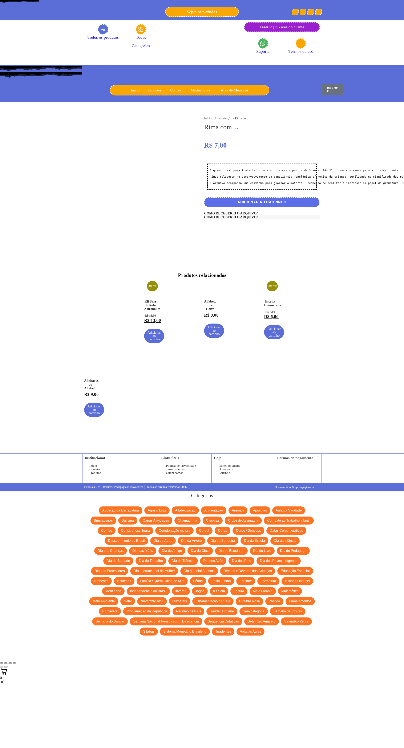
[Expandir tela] (6, 663)
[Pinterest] (303, 12)
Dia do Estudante (231, 550)
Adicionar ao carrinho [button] (154, 336)
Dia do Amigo (172, 550)
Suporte (263, 51)
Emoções (101, 581)
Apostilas (260, 510)
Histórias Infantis (297, 581)
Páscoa (274, 601)
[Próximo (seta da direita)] (6, 666)
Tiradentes (223, 631)
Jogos (199, 591)
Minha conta (200, 90)
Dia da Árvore (191, 540)
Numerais (179, 601)
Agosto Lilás (157, 510)
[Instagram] (310, 12)
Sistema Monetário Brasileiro (184, 631)
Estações (124, 581)
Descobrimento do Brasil (126, 540)
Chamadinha (187, 520)
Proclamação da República (146, 611)
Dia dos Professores (109, 571)
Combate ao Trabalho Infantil (288, 520)
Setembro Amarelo (261, 621)
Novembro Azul (152, 601)
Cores (222, 530)
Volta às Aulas (250, 631)
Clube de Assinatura (243, 520)
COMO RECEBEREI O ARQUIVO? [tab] (231, 213)
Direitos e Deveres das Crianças (247, 571)
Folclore (246, 581)
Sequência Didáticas (223, 621)
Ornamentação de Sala (213, 601)
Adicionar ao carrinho (262, 202)
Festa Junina (221, 581)
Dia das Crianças (111, 550)
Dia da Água (163, 540)
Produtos (155, 90)
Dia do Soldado (118, 561)
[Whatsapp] (318, 12)
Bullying (128, 520)
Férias (198, 581)
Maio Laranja (262, 591)
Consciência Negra (135, 530)
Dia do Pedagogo (293, 550)
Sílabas (148, 631)
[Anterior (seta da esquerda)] (1, 666)
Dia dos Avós (213, 561)
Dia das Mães (142, 550)
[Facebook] (295, 12)
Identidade (113, 591)
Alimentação (213, 510)
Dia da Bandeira (223, 540)
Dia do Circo (200, 550)
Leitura (239, 591)
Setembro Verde (296, 621)
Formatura (268, 581)
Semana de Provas (287, 611)
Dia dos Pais (241, 561)
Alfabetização (223, 118)
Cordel (204, 530)
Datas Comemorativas (286, 530)
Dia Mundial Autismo (199, 571)
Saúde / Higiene (222, 611)
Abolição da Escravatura (120, 510)
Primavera (110, 611)
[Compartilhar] (10, 663)
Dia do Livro (262, 550)
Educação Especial (295, 571)
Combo (106, 530)
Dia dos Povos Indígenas (278, 561)
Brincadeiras (103, 520)
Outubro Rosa (249, 601)
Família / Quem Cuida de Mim (162, 581)
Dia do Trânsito (183, 561)
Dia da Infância (285, 540)
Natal (128, 601)
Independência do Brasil (148, 591)
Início (135, 90)
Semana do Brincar (110, 621)
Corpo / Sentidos (248, 530)
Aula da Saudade (289, 510)
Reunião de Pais (188, 611)
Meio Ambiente (104, 601)
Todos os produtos (103, 37)
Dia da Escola (254, 540)
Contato (176, 90)
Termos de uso (300, 51)
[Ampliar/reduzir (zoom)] (1, 663)
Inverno (180, 591)
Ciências (212, 520)
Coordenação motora (174, 530)
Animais (238, 510)
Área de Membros (234, 90)
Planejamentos (300, 601)
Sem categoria (253, 611)
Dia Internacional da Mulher (154, 571)
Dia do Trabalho (151, 561)
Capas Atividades (156, 520)
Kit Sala (219, 591)
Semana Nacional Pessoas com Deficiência (166, 621)
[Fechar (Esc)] (14, 663)
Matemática (290, 591)
